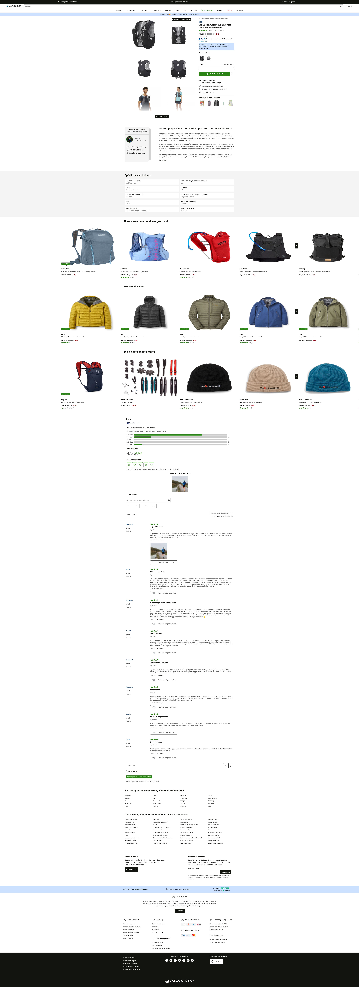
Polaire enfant (184, 822)
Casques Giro (212, 822)
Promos (229, 10)
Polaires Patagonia (186, 827)
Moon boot (156, 801)
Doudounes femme (131, 819)
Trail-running (205, 18)
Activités (194, 10)
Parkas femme (129, 822)
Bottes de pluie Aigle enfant (189, 824)
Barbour (155, 806)
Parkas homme (130, 830)
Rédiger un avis (219, 30)
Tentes (127, 835)
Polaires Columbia (186, 835)
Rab (200, 22)
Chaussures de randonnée (161, 827)
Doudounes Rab (213, 824)
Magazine (240, 10)
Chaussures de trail (159, 830)
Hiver (184, 10)
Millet (154, 798)
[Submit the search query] (341, 6)
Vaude (182, 803)
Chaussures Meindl (186, 840)
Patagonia (128, 795)
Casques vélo (157, 840)
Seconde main (208, 10)
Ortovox (127, 798)
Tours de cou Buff (214, 838)
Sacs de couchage (131, 843)
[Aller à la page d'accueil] (200, 18)
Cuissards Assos (213, 819)
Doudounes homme (131, 827)
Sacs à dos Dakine (186, 843)
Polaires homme (130, 832)
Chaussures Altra (213, 835)
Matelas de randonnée (132, 838)
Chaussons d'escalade (160, 835)
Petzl (209, 806)
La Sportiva (128, 803)
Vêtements (119, 10)
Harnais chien (212, 827)
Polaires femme (130, 824)
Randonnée (143, 10)
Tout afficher (160, 116)
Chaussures (131, 10)
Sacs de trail (213, 18)
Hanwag (211, 801)
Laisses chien (212, 830)
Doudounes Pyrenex (186, 830)
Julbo (210, 795)
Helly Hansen (157, 803)
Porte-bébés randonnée (160, 843)
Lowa (126, 806)
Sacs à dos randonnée (160, 822)
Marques (220, 10)
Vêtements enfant (186, 819)
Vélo (177, 10)
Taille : (201, 64)
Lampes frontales (130, 840)
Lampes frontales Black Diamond (191, 838)
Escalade (168, 10)
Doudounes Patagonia (215, 843)
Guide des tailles (228, 64)
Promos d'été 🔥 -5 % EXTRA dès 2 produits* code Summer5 (179, 14)
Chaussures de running (160, 832)
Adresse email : (194, 868)
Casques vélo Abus (214, 840)
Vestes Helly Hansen (187, 832)
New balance (212, 798)
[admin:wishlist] (232, 74)
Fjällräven (183, 795)
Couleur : (204, 53)
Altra (154, 795)
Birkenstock (212, 803)
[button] (145, 34)
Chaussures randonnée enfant (163, 838)
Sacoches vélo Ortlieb (215, 832)
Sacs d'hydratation (223, 18)
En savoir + (163, 160)
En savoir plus (203, 48)
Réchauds (156, 819)
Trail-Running (156, 10)
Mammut (183, 806)
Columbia (183, 798)
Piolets (155, 824)
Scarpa (182, 801)
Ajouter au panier (214, 74)
